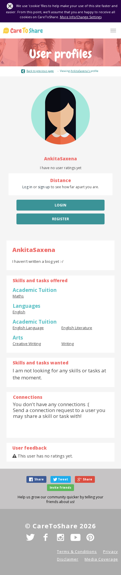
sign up (44, 186)
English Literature (76, 327)
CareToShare (23, 30)
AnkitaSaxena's (80, 71)
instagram (60, 537)
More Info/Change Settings (81, 17)
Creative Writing (27, 343)
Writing (67, 343)
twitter (31, 537)
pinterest (90, 537)
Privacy (110, 551)
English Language (28, 327)
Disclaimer (67, 559)
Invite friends (60, 487)
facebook (46, 537)
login (60, 205)
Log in (27, 186)
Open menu (113, 30)
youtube (75, 537)
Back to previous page (40, 71)
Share (39, 479)
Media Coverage (101, 559)
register (60, 218)
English (19, 312)
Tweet (63, 479)
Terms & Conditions (77, 551)
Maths (18, 296)
